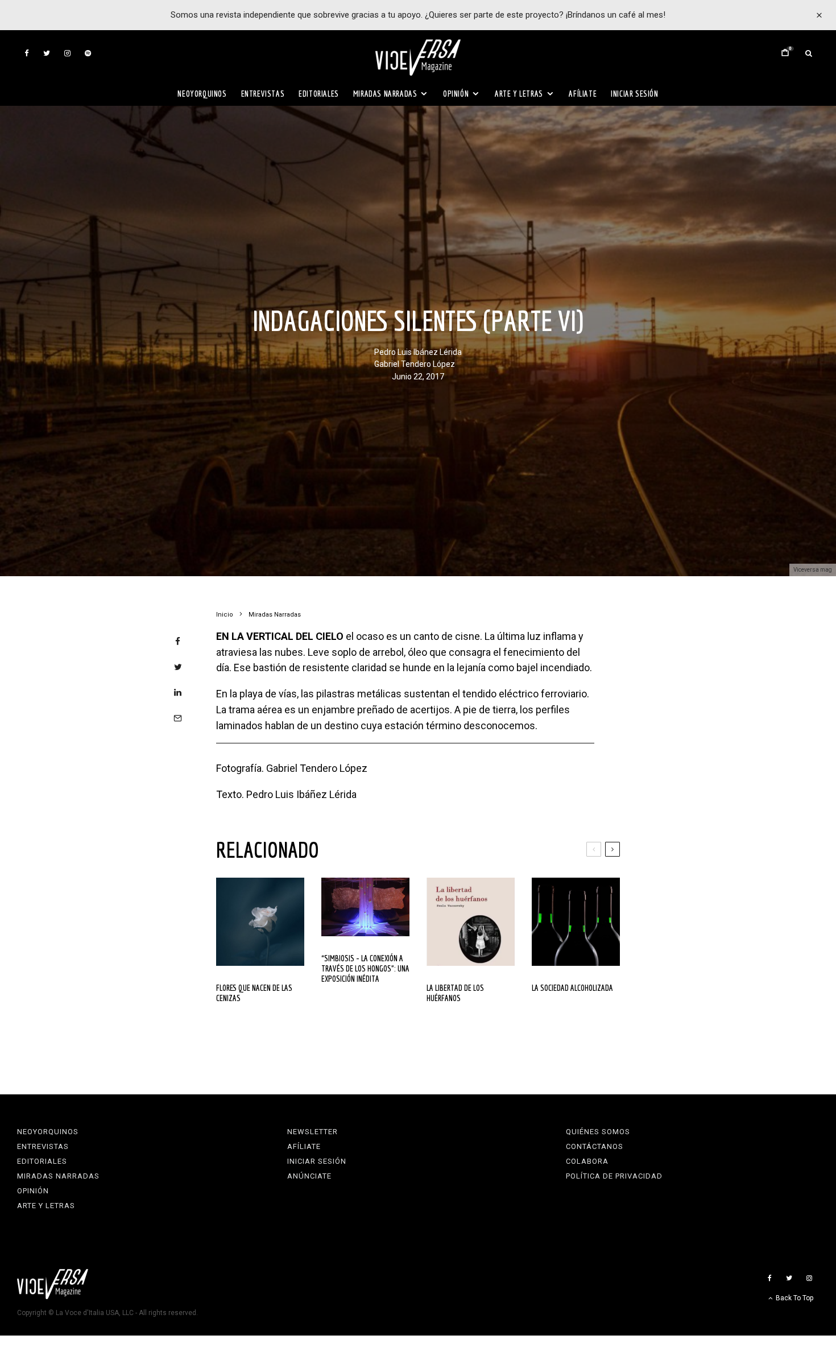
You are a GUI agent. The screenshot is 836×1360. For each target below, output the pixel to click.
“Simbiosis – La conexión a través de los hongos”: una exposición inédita (365, 968)
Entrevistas (263, 93)
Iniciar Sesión (634, 93)
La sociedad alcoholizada (572, 988)
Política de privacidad (614, 1176)
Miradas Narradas (385, 93)
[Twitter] (47, 53)
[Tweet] (178, 667)
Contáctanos (594, 1146)
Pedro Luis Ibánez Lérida (418, 351)
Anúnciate (309, 1176)
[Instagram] (67, 53)
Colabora (587, 1161)
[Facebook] (27, 53)
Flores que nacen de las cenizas (254, 993)
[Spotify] (88, 53)
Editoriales (319, 93)
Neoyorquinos (201, 93)
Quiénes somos (598, 1131)
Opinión (456, 93)
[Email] (178, 718)
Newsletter (312, 1131)
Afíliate (583, 93)
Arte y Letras (519, 93)
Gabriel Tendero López (414, 364)
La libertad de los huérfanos (455, 993)
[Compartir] (178, 641)
